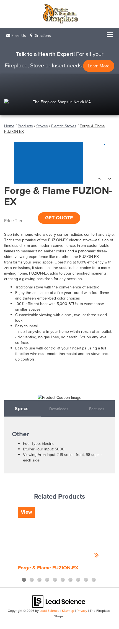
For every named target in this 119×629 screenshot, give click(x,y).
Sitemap (68, 610)
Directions (41, 35)
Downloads (58, 409)
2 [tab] (32, 580)
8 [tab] (78, 580)
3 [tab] (39, 580)
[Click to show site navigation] (109, 35)
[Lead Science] (58, 601)
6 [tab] (63, 580)
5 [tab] (55, 580)
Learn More (99, 66)
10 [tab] (94, 580)
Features (96, 409)
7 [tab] (70, 580)
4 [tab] (47, 580)
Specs (22, 408)
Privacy (82, 610)
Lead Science (50, 610)
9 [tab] (86, 580)
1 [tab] (24, 580)
